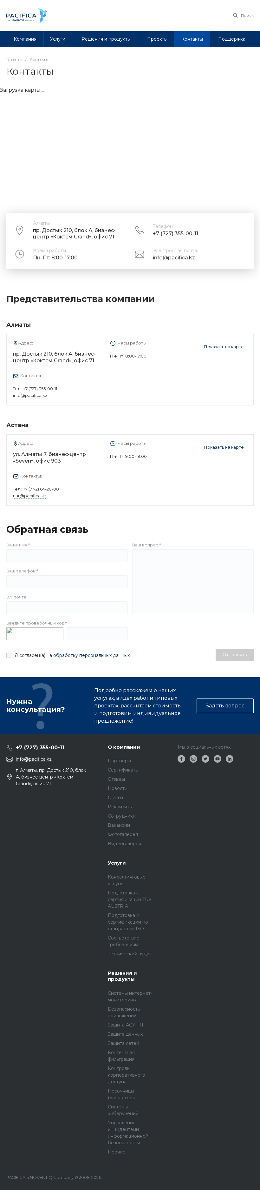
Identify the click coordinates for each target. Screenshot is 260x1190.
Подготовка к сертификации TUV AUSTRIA (130, 899)
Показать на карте (224, 346)
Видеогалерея (124, 843)
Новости (117, 788)
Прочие (117, 1152)
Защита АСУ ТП (125, 1025)
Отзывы (116, 779)
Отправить (235, 655)
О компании (124, 747)
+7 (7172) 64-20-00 (41, 488)
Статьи (115, 797)
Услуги (117, 863)
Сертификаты (123, 770)
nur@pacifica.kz (29, 495)
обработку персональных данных (91, 655)
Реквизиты (120, 807)
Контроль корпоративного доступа (126, 1075)
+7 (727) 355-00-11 (175, 234)
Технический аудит (130, 954)
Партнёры (119, 761)
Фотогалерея (123, 834)
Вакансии (119, 825)
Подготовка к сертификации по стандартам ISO (128, 922)
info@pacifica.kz (174, 258)
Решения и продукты (122, 976)
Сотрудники (122, 816)
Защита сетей (123, 1043)
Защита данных (125, 1034)
